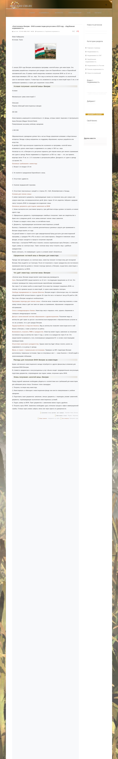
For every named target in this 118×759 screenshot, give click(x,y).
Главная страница (93, 48)
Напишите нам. (73, 418)
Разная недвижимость (95, 69)
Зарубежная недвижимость (52, 31)
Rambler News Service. (71, 412)
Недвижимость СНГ (94, 55)
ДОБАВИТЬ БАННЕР (95, 114)
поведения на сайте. (53, 418)
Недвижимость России (95, 65)
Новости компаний (94, 73)
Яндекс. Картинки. (73, 415)
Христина (15, 31)
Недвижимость (40, 31)
